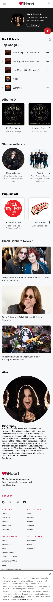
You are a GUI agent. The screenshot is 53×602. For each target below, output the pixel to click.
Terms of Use (18, 596)
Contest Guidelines (9, 556)
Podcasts (6, 521)
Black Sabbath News (16, 241)
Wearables (31, 548)
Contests (30, 525)
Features (30, 517)
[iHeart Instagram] (17, 502)
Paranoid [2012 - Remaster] (26, 52)
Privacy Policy (26, 599)
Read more (7, 458)
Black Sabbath (15, 176)
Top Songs (9, 45)
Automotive (31, 540)
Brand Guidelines (8, 552)
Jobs (4, 565)
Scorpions (15, 178)
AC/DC (45, 18)
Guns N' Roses (42, 176)
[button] (47, 30)
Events (30, 521)
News (29, 513)
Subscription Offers (9, 560)
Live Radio (6, 517)
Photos (30, 529)
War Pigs (17, 87)
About (4, 540)
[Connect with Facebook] (3, 502)
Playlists (5, 529)
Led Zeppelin (31, 20)
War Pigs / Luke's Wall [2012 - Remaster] (27, 61)
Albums (7, 99)
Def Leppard (44, 178)
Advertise (6, 544)
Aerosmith (33, 178)
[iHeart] (26, 4)
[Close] (50, 574)
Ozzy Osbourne (36, 18)
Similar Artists (12, 144)
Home (29, 544)
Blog (4, 548)
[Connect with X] (10, 502)
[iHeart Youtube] (24, 502)
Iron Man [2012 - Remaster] (26, 70)
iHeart (4, 513)
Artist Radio (6, 525)
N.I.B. (15, 78)
